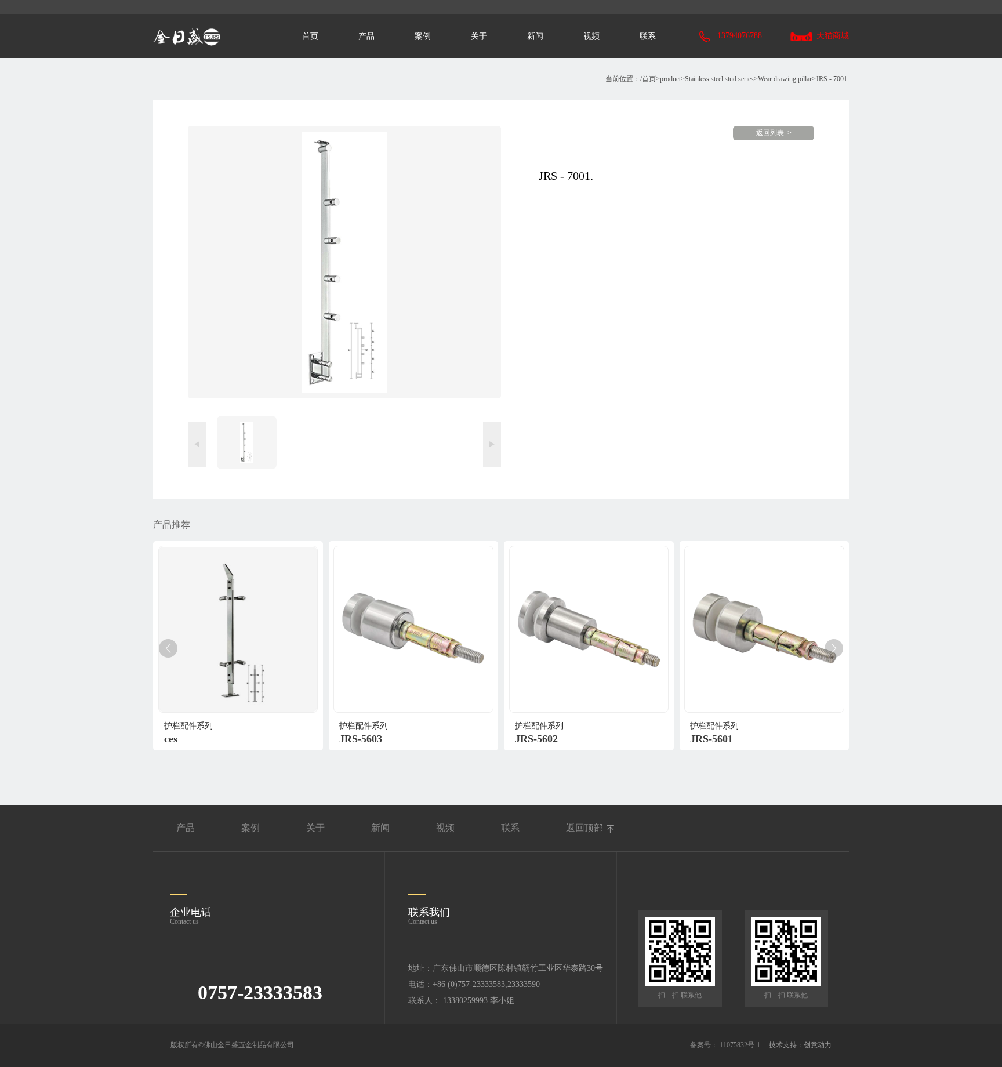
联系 (648, 36)
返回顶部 (584, 828)
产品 (366, 36)
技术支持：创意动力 (800, 1045)
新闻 (535, 36)
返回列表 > (774, 133)
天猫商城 (832, 35)
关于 (479, 36)
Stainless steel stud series (719, 79)
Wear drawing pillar (785, 79)
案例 (423, 36)
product (670, 79)
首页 (310, 36)
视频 (591, 36)
